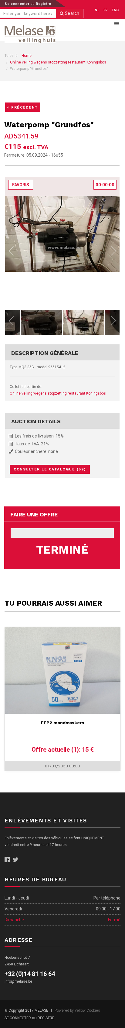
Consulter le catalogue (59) (50, 469)
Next (113, 252)
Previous (11, 252)
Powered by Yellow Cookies (77, 1010)
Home (27, 56)
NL (97, 10)
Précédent (24, 107)
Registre (43, 4)
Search (71, 13)
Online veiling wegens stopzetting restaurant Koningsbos (58, 62)
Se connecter (17, 4)
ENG (115, 10)
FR (105, 10)
